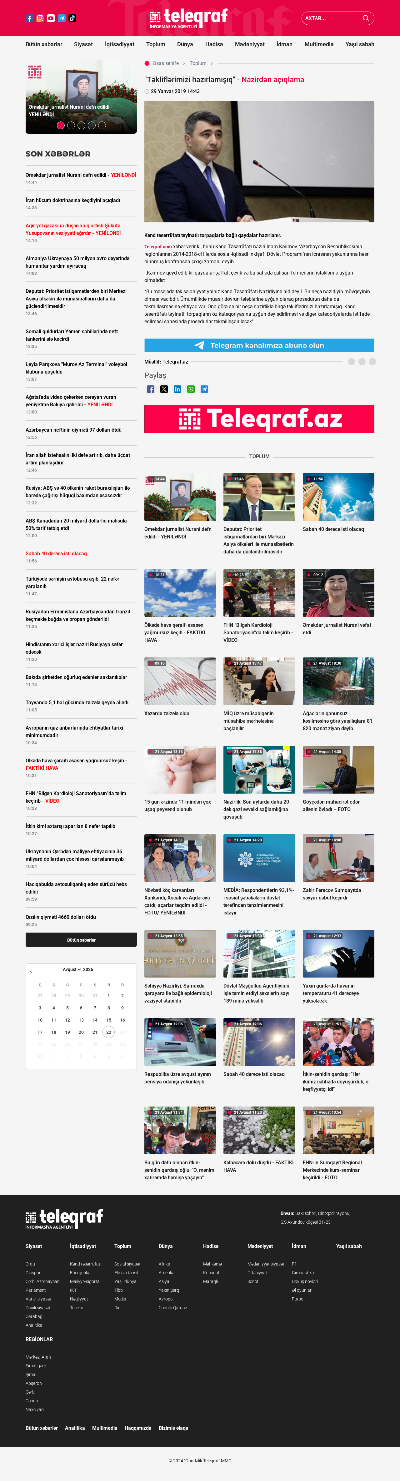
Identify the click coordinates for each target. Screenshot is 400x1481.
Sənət (253, 1281)
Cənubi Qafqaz (173, 1307)
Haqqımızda (138, 1428)
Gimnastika (303, 1272)
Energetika (80, 1272)
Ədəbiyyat (257, 1272)
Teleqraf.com (158, 247)
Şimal (31, 1374)
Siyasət (83, 44)
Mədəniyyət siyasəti (266, 1263)
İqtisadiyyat (119, 44)
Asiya (164, 1281)
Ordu (30, 1263)
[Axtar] (366, 18)
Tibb (118, 1290)
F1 (294, 1263)
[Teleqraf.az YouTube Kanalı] (259, 419)
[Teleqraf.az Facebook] (30, 18)
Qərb (30, 1391)
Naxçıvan (35, 1409)
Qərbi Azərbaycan (43, 1281)
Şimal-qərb (36, 1365)
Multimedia (319, 44)
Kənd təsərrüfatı (85, 1263)
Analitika (34, 1325)
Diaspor (33, 1272)
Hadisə (214, 44)
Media (120, 1298)
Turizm (76, 1307)
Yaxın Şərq (169, 1290)
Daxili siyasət (38, 1307)
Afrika (164, 1263)
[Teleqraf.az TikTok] (72, 18)
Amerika (167, 1272)
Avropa (166, 1298)
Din (117, 1307)
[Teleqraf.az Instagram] (40, 18)
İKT (73, 1290)
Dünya (185, 44)
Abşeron (34, 1383)
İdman (284, 44)
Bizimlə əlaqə (173, 1428)
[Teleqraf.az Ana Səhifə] (189, 18)
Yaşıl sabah (360, 44)
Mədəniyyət (250, 44)
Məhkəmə (212, 1263)
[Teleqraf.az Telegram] (62, 18)
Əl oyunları (302, 1290)
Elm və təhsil (126, 1272)
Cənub (32, 1400)
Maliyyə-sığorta (85, 1281)
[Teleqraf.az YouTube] (51, 18)
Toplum (155, 44)
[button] (61, 125)
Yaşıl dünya (125, 1281)
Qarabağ (34, 1316)
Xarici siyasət (38, 1298)
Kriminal (211, 1272)
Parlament (36, 1290)
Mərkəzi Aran (38, 1357)
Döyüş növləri (305, 1281)
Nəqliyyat (79, 1298)
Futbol (298, 1298)
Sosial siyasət (127, 1263)
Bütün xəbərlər (44, 44)
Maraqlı (210, 1281)
